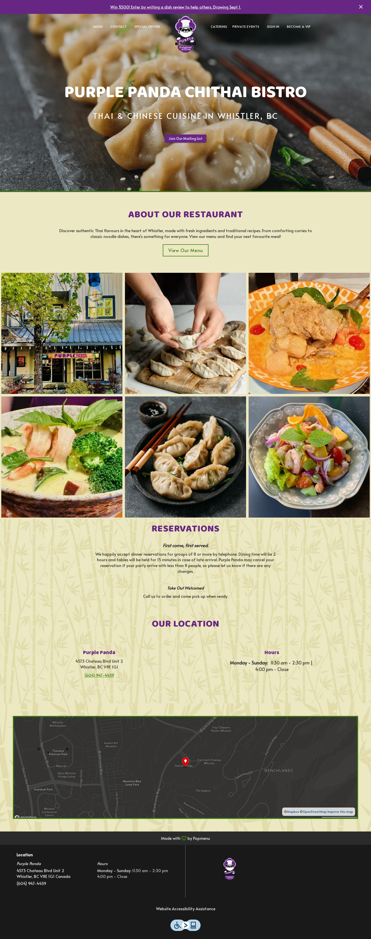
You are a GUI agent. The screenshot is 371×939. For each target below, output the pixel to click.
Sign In (273, 26)
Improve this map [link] (340, 812)
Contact (118, 26)
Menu (98, 26)
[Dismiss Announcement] (361, 7)
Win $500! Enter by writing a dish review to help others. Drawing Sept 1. (175, 7)
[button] (62, 333)
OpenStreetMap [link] (315, 812)
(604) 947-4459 (31, 883)
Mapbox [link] (293, 812)
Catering (219, 26)
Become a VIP (299, 26)
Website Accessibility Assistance (185, 908)
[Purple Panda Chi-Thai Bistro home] (185, 34)
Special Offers (148, 26)
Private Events (245, 26)
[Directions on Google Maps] (185, 766)
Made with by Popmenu (107, 838)
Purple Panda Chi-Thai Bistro (229, 868)
